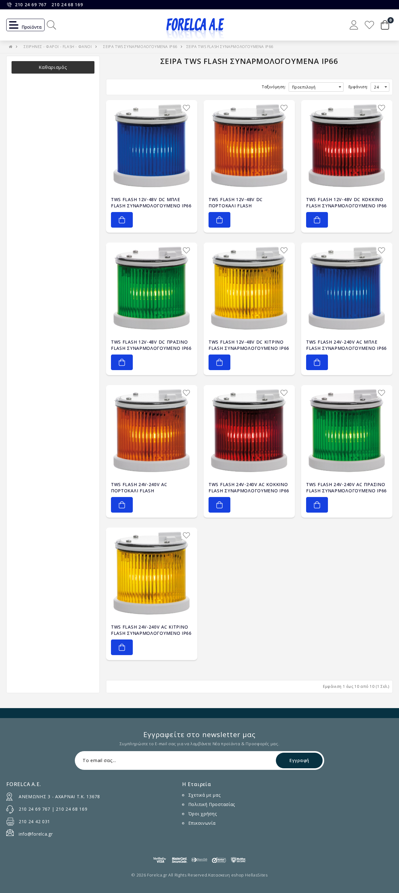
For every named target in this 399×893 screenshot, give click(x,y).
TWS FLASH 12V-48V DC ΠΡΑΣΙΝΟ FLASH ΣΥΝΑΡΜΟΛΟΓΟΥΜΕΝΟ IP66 (151, 345)
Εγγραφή (299, 760)
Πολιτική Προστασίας (211, 804)
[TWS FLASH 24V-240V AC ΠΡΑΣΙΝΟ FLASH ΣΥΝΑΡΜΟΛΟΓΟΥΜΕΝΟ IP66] (346, 430)
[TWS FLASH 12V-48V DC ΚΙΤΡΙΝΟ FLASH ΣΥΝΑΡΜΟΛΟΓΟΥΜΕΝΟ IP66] (249, 288)
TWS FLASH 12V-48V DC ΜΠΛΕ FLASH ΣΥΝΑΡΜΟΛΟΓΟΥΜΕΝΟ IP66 (151, 202)
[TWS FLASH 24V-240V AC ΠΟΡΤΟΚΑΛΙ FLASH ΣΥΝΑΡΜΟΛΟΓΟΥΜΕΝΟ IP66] (151, 430)
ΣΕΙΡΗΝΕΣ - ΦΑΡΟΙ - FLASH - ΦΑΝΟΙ (58, 46)
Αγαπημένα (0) (369, 25)
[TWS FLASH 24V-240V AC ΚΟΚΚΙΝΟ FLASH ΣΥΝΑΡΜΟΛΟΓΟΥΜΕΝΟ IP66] (249, 430)
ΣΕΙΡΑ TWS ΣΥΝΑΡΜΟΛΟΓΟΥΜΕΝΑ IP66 (140, 46)
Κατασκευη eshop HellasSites (238, 875)
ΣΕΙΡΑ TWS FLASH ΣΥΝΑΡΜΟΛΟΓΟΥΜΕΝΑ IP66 (229, 46)
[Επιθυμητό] (186, 108)
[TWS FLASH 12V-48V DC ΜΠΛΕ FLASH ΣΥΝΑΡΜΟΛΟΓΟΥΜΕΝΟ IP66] (151, 145)
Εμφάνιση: (358, 86)
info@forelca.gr (36, 834)
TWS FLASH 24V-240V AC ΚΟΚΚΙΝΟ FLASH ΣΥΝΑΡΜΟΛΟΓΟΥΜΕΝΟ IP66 (249, 487)
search (51, 25)
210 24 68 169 (67, 4)
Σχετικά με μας (204, 795)
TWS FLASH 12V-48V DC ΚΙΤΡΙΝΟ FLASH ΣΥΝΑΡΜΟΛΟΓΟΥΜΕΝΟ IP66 (249, 345)
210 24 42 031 (34, 821)
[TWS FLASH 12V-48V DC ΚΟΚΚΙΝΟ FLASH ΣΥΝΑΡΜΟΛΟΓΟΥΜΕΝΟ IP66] (346, 145)
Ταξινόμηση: (274, 86)
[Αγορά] (122, 220)
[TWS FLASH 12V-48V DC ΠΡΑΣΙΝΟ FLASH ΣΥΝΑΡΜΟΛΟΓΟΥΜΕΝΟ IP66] (151, 288)
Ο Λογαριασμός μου (354, 25)
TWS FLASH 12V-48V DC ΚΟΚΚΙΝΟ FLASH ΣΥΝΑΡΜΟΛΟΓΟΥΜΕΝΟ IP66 (346, 202)
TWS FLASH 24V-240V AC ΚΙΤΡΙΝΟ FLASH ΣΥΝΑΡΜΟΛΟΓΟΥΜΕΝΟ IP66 (151, 630)
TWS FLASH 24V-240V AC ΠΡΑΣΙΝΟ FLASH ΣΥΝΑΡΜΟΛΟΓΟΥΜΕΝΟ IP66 (346, 487)
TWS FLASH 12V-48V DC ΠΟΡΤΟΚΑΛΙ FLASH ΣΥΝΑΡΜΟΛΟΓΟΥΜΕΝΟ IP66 (241, 205)
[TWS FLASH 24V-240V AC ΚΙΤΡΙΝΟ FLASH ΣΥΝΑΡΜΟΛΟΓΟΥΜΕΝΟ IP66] (151, 573)
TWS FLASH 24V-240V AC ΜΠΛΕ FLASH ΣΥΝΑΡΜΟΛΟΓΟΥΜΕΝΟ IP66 (346, 345)
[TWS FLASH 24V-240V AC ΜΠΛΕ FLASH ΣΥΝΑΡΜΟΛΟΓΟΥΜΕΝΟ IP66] (346, 288)
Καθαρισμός (53, 67)
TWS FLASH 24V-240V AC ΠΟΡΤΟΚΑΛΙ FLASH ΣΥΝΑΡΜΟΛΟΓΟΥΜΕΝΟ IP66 (143, 490)
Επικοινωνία (202, 823)
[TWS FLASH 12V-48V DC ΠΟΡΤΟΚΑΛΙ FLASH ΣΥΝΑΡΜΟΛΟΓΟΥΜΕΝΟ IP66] (249, 145)
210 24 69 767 (30, 4)
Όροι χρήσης (202, 814)
